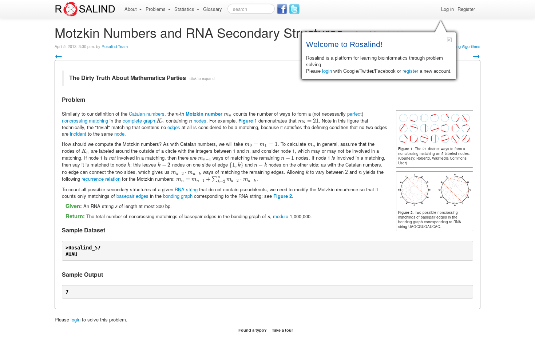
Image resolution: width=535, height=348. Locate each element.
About (131, 8)
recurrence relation (101, 178)
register (410, 71)
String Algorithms (465, 46)
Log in (447, 8)
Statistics (185, 8)
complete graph (139, 120)
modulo (280, 216)
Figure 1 (247, 120)
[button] (449, 39)
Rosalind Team (115, 46)
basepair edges (132, 195)
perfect (354, 113)
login (75, 319)
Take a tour (282, 330)
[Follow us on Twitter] (294, 9)
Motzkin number (204, 113)
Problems (156, 8)
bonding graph (178, 195)
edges (173, 127)
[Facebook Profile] (282, 9)
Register (466, 8)
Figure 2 (282, 195)
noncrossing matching (85, 120)
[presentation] (177, 113)
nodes (200, 120)
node (119, 133)
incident (78, 133)
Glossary (212, 8)
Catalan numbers (147, 113)
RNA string (186, 189)
